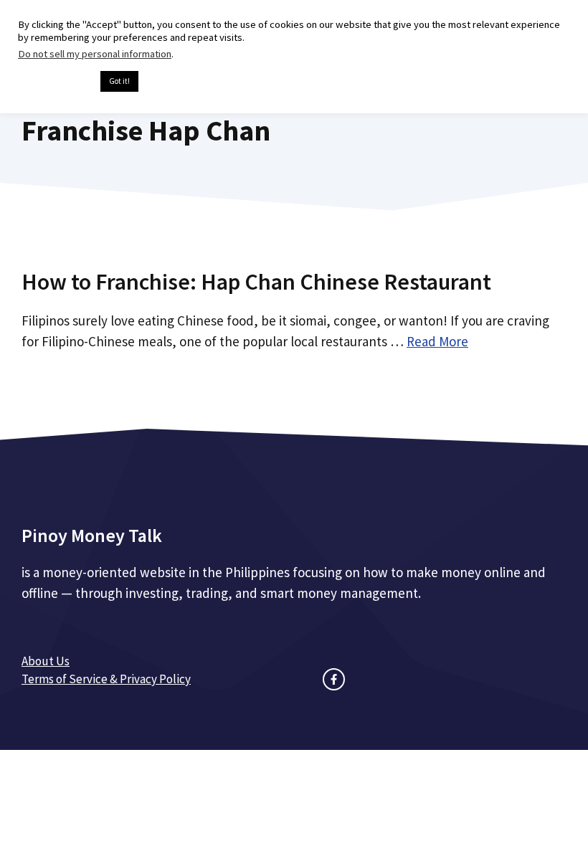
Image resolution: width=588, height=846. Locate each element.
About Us (46, 661)
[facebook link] (334, 679)
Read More (437, 341)
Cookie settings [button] (56, 81)
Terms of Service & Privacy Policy (106, 679)
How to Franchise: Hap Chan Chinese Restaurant (256, 281)
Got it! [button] (119, 81)
